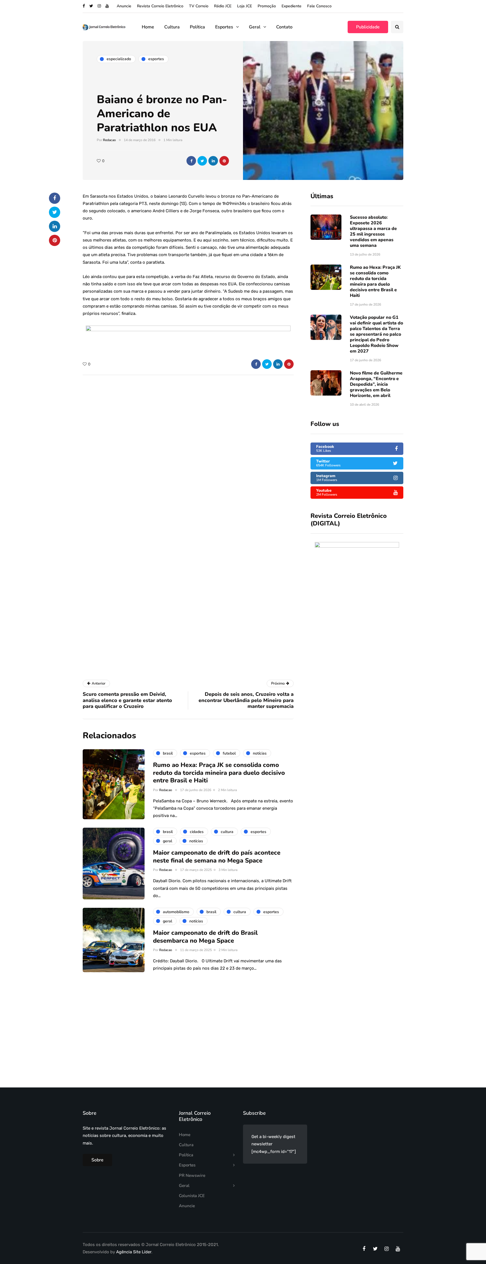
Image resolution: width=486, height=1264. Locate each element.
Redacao (109, 140)
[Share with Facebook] (191, 161)
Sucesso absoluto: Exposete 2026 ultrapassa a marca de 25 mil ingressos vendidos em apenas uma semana (373, 231)
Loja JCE (244, 6)
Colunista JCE (192, 1195)
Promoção (267, 6)
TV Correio (198, 6)
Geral (254, 27)
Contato (284, 27)
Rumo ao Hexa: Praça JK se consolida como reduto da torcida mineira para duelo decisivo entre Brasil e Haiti (375, 281)
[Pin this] (224, 161)
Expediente (292, 6)
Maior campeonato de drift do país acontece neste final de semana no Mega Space (216, 856)
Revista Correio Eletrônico (160, 6)
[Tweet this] (202, 161)
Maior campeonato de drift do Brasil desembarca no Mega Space (205, 937)
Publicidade (368, 27)
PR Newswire (192, 1175)
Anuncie (124, 6)
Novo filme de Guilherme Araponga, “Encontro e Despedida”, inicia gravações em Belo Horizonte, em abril (376, 384)
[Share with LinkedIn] (213, 161)
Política (197, 27)
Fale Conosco (319, 6)
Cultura (172, 27)
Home (148, 27)
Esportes (224, 27)
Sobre (97, 1160)
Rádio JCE (222, 6)
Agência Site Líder (133, 1251)
